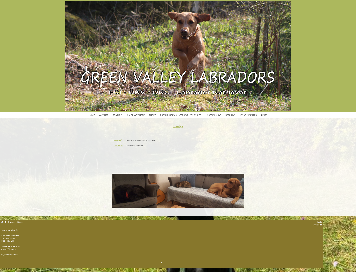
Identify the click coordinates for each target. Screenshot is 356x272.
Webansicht (317, 224)
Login (319, 222)
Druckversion (10, 222)
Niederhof (117, 140)
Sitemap (20, 222)
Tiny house (118, 145)
